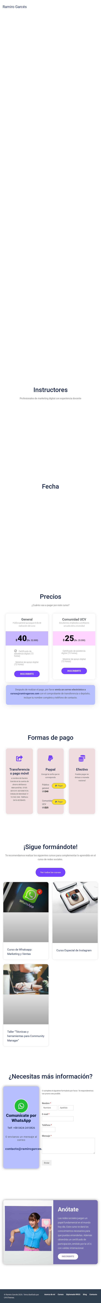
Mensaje (47, 1136)
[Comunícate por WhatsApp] (21, 1106)
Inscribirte (27, 673)
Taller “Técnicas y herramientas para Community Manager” (25, 1036)
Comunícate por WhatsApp (21, 1118)
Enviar (46, 1163)
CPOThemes (9, 1298)
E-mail (45, 1114)
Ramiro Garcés (15, 7)
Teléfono (47, 1125)
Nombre (46, 1103)
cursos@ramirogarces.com (24, 693)
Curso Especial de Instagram (74, 950)
